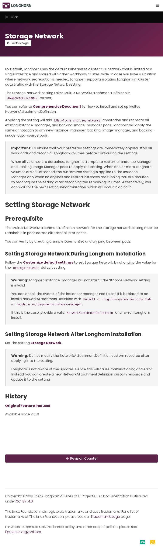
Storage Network (46, 342)
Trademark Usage (105, 516)
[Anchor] (94, 204)
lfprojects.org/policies (23, 531)
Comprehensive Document (57, 106)
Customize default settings (48, 262)
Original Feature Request (28, 405)
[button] (157, 5)
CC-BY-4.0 (24, 501)
